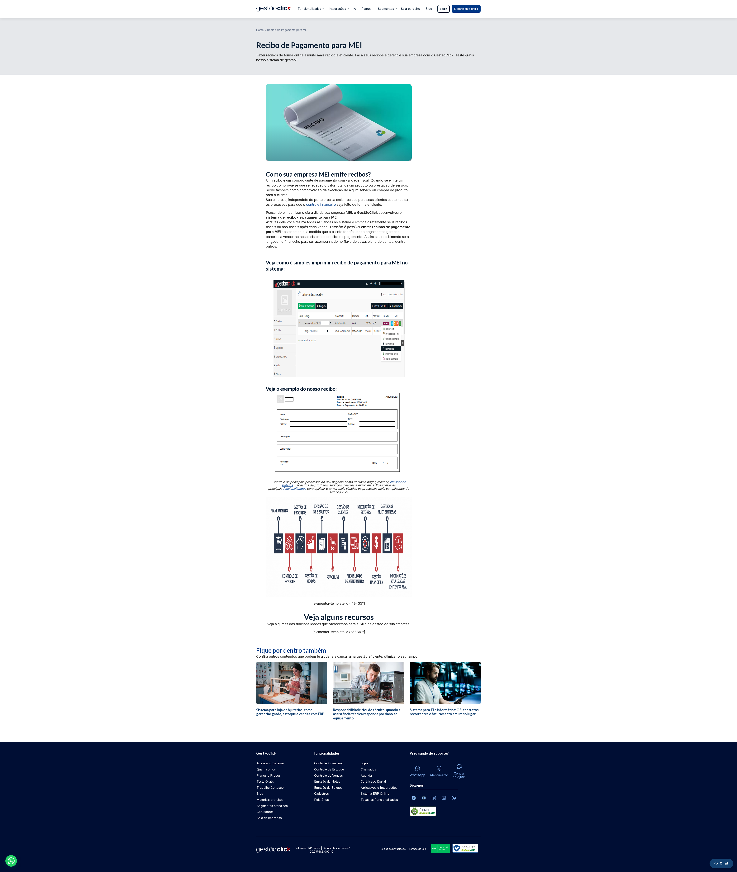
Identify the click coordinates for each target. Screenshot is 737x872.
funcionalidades (294, 488)
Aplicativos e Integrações (379, 787)
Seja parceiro (410, 9)
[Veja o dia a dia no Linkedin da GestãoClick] (444, 798)
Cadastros (321, 793)
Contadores (265, 812)
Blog (429, 9)
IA (354, 9)
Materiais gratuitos (270, 800)
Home (260, 29)
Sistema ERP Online (375, 793)
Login (443, 8)
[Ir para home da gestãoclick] (273, 8)
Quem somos (266, 769)
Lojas (364, 763)
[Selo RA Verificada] (464, 848)
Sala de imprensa (269, 818)
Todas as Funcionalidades (379, 800)
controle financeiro (321, 204)
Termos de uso (417, 848)
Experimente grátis (466, 8)
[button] (11, 861)
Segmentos (386, 9)
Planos (366, 9)
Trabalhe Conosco (270, 787)
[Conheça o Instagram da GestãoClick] (414, 798)
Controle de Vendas (328, 775)
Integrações (337, 9)
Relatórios (321, 800)
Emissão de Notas (327, 781)
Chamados (368, 769)
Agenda (366, 775)
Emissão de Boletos (328, 787)
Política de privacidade (393, 848)
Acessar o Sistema (270, 763)
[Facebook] (434, 798)
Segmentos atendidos (272, 806)
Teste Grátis (265, 781)
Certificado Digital (373, 781)
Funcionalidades (309, 9)
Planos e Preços (269, 775)
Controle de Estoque (329, 769)
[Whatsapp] (454, 798)
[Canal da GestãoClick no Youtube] (424, 798)
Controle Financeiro (328, 763)
